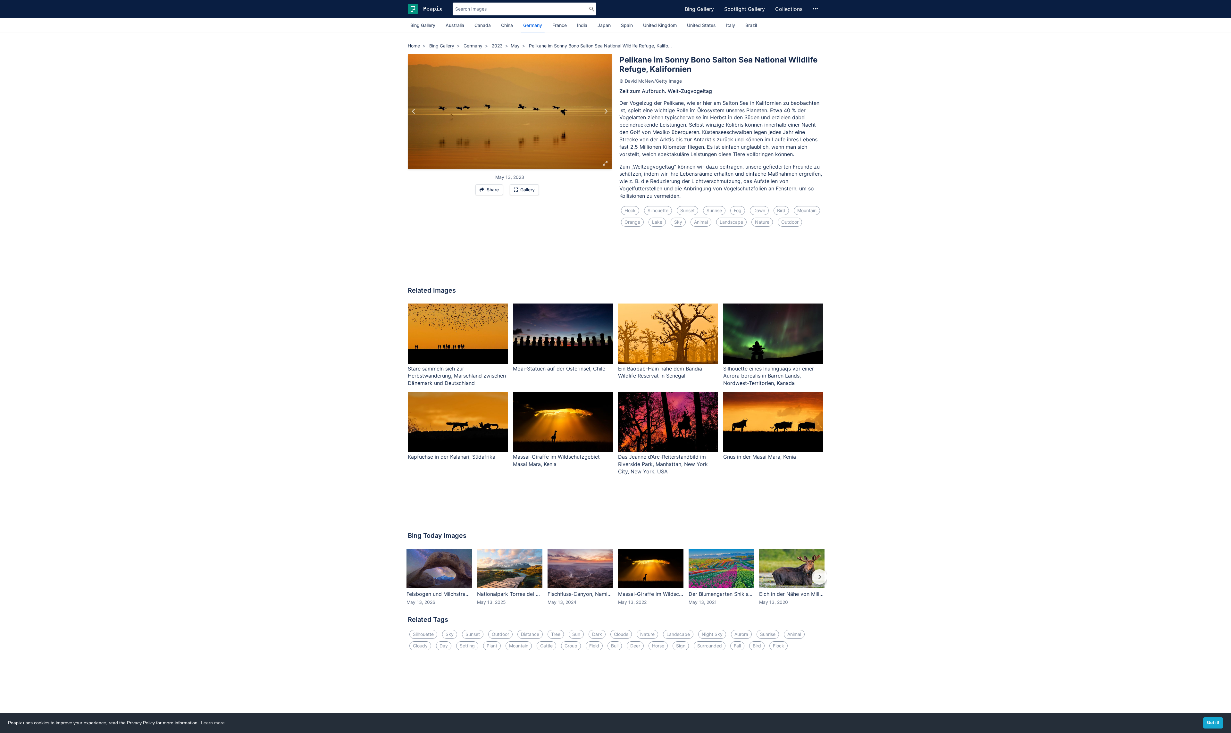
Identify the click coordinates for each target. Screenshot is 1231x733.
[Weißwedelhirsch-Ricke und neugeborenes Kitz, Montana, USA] (606, 111)
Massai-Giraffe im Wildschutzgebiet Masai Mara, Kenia (556, 460)
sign (680, 645)
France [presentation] (559, 25)
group (571, 645)
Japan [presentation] (604, 25)
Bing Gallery (699, 9)
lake (657, 222)
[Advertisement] (615, 260)
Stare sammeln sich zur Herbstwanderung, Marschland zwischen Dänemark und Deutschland (457, 376)
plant (492, 645)
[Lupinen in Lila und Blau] (414, 111)
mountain (806, 210)
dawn (759, 210)
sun (576, 634)
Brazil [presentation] (751, 25)
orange (632, 222)
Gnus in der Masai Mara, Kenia (759, 457)
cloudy (420, 645)
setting (467, 645)
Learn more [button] (213, 722)
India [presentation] (582, 25)
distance (530, 634)
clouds (621, 634)
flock (630, 210)
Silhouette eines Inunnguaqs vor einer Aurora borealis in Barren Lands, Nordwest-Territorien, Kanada (768, 376)
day (444, 645)
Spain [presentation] (627, 25)
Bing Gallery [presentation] (422, 25)
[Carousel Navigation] (615, 581)
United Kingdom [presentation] (660, 25)
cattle (546, 645)
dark (597, 634)
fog (737, 210)
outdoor (790, 222)
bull (614, 645)
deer (635, 645)
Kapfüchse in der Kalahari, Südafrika (451, 457)
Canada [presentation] (482, 25)
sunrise (714, 210)
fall (737, 645)
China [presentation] (507, 25)
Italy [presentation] (730, 25)
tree (555, 634)
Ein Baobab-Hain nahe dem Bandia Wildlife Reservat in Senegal (660, 372)
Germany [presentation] (532, 25)
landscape (731, 222)
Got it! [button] (1213, 723)
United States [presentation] (701, 25)
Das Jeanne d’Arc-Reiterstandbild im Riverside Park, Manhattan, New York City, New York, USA (663, 464)
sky (678, 222)
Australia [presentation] (455, 25)
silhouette (658, 210)
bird (781, 210)
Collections (788, 9)
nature (762, 222)
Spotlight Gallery (744, 9)
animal (701, 222)
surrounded (709, 645)
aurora (741, 634)
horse (658, 645)
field (594, 645)
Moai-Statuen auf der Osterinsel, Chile (559, 368)
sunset (687, 210)
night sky (712, 634)
